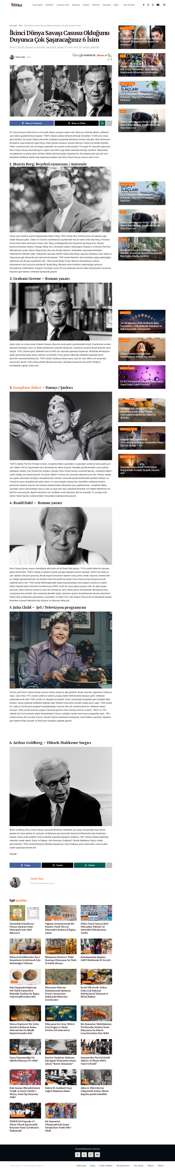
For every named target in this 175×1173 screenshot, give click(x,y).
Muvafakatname (123, 1165)
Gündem (49, 5)
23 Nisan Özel (18, 1116)
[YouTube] (158, 5)
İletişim (161, 1165)
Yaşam (86, 5)
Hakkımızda (81, 1165)
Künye (92, 1165)
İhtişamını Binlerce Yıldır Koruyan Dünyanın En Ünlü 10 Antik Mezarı (60, 960)
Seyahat (107, 5)
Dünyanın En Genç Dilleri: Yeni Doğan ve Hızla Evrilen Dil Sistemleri (60, 1027)
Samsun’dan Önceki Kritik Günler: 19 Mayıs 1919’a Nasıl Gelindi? (95, 1060)
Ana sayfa (13, 25)
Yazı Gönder (129, 5)
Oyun (14, 918)
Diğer (116, 5)
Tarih (20, 25)
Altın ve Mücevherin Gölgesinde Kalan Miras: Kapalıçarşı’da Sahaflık (95, 1091)
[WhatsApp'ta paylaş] (102, 123)
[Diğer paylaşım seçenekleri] (109, 123)
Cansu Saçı (20, 57)
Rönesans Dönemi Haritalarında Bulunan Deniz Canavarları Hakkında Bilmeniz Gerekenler (58, 993)
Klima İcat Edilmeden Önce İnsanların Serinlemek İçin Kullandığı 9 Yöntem (25, 960)
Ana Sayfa (37, 5)
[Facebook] (143, 5)
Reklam (151, 1165)
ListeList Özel (62, 5)
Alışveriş (76, 5)
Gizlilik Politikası (106, 1165)
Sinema (96, 5)
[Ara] (164, 5)
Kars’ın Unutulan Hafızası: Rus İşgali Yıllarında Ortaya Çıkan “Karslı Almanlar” (60, 1060)
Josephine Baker (27, 387)
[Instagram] (153, 5)
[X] (148, 5)
